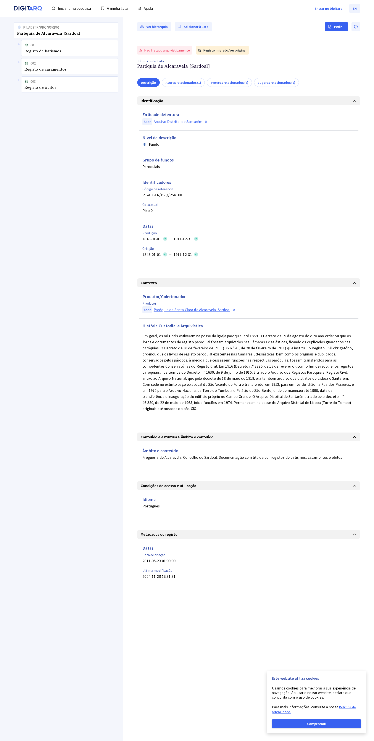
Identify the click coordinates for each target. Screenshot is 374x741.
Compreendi (316, 724)
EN (355, 8)
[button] (61, 379)
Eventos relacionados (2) (229, 82)
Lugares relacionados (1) (276, 82)
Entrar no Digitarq (328, 8)
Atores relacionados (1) (183, 82)
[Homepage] (28, 9)
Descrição (148, 82)
